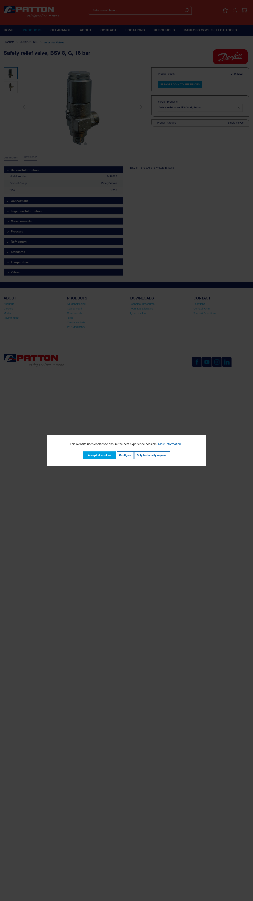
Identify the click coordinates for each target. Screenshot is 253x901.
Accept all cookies (99, 455)
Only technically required (152, 455)
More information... (170, 444)
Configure (125, 455)
